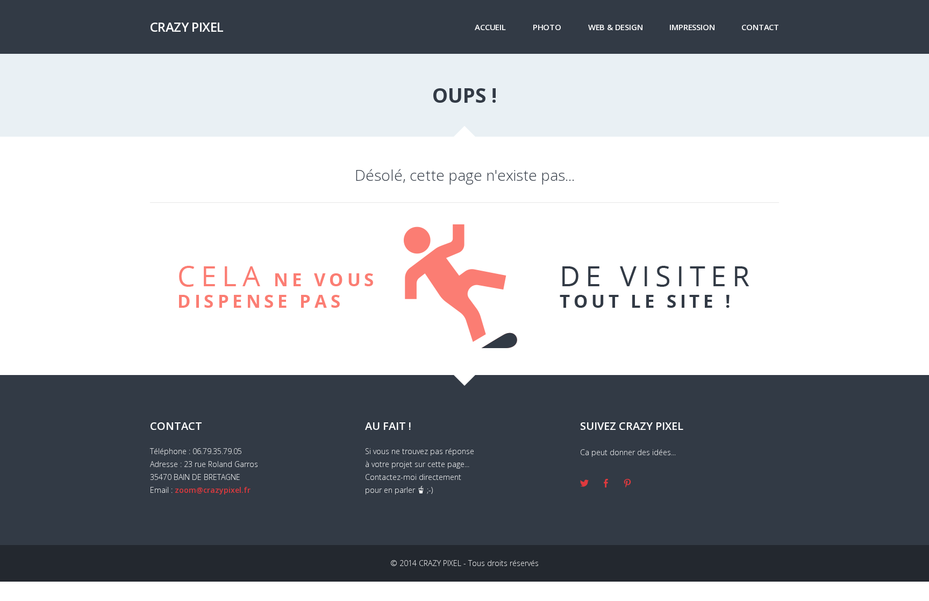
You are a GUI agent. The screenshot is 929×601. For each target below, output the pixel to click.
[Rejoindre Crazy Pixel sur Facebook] (606, 484)
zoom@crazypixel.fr (213, 490)
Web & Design (615, 27)
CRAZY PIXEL (186, 27)
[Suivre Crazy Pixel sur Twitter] (584, 484)
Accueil (490, 27)
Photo (547, 27)
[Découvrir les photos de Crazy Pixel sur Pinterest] (627, 484)
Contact (760, 27)
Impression (691, 27)
